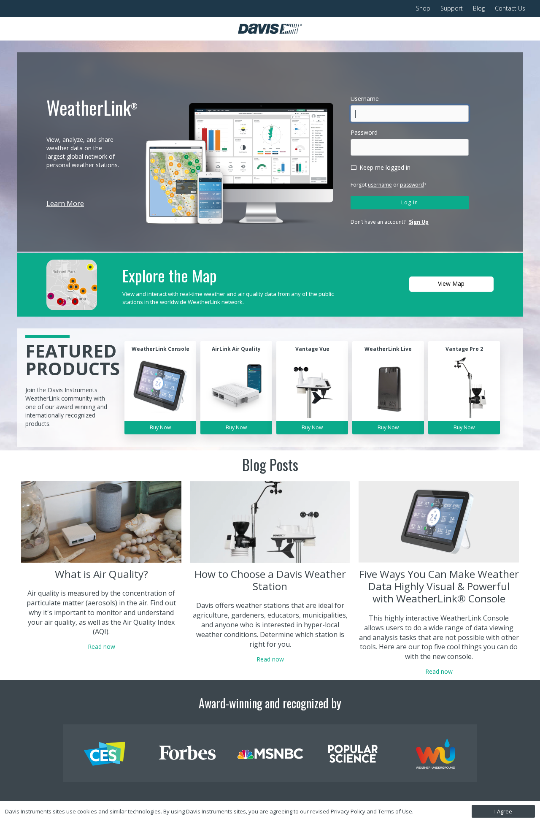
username (380, 184)
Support (451, 8)
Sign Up (419, 221)
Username (365, 99)
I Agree (503, 811)
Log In (409, 202)
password (412, 184)
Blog (479, 8)
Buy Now (160, 427)
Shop (423, 8)
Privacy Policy (348, 811)
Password (364, 132)
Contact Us (510, 8)
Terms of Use (395, 811)
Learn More (65, 203)
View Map (451, 283)
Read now (101, 646)
